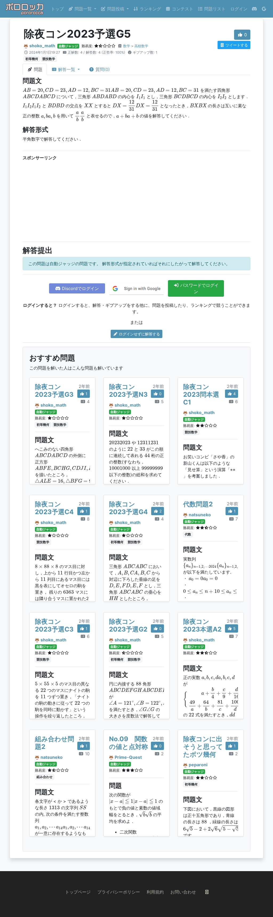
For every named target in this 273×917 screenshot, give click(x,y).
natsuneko (200, 514)
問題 (37, 69)
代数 (188, 534)
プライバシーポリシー (118, 892)
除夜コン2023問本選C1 (201, 394)
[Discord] (254, 8)
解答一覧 (67, 69)
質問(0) (102, 69)
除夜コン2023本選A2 (202, 625)
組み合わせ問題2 (54, 743)
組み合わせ (45, 777)
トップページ (78, 892)
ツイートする (236, 45)
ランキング (149, 8)
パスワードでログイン (199, 288)
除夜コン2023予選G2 (128, 625)
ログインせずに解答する (139, 334)
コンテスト (182, 8)
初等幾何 (31, 59)
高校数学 (141, 46)
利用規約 (155, 892)
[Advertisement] (136, 199)
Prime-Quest (128, 757)
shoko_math (42, 45)
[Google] (264, 8)
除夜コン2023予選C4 (54, 508)
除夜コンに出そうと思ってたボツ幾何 (203, 746)
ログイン (238, 8)
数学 (126, 46)
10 (87, 753)
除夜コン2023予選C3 (54, 625)
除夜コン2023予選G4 (128, 508)
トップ (57, 8)
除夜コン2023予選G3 (54, 390)
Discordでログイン (80, 288)
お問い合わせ (183, 892)
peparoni (198, 764)
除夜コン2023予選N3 (128, 390)
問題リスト (214, 8)
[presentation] (111, 90)
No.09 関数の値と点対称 (128, 743)
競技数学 (48, 59)
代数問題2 (198, 504)
